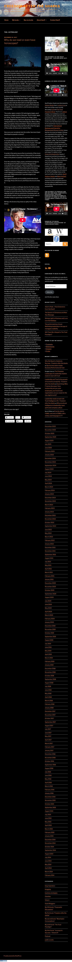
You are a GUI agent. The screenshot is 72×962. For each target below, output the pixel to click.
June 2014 (48, 861)
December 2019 (50, 626)
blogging (48, 889)
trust (52, 109)
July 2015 (48, 814)
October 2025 (49, 433)
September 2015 (50, 807)
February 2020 (50, 619)
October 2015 (49, 804)
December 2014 (50, 839)
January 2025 (49, 455)
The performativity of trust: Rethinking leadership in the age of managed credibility (56, 326)
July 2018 (48, 686)
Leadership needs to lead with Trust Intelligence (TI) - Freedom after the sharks (55, 401)
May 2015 (48, 822)
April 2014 (48, 868)
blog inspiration (50, 886)
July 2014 (48, 857)
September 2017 (50, 722)
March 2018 (49, 700)
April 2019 (48, 654)
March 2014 (49, 871)
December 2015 (50, 797)
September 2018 (50, 679)
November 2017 (50, 715)
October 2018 (49, 676)
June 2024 (48, 476)
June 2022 (48, 529)
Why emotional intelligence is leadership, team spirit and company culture (56, 405)
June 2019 (48, 647)
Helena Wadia (49, 105)
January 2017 (49, 750)
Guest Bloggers (50, 903)
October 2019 (49, 633)
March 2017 (49, 743)
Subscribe (49, 292)
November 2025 (50, 430)
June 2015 (48, 818)
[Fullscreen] (65, 73)
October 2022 (49, 522)
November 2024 (50, 462)
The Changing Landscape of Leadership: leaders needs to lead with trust (56, 374)
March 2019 (49, 658)
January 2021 (49, 579)
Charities (48, 896)
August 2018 (49, 683)
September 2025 (50, 437)
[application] (56, 68)
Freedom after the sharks (32, 6)
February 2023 (50, 508)
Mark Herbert (61, 176)
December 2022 (50, 515)
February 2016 (49, 790)
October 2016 (49, 761)
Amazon (48, 349)
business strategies (51, 893)
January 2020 (49, 622)
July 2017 (48, 729)
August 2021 (49, 558)
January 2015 (49, 836)
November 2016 (50, 757)
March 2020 (49, 615)
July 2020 (48, 601)
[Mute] (63, 73)
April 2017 (48, 740)
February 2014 (49, 875)
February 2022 (50, 540)
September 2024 (50, 465)
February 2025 (50, 451)
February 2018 (49, 704)
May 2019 (48, 651)
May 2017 (48, 736)
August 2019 (49, 640)
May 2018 (48, 693)
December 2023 (50, 497)
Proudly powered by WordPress (12, 956)
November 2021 (50, 551)
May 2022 (48, 533)
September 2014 (50, 850)
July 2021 (48, 562)
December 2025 (50, 426)
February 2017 (49, 747)
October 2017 (49, 718)
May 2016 (48, 779)
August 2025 (49, 440)
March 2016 (49, 786)
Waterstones (50, 346)
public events (49, 940)
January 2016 (49, 793)
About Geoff (41, 20)
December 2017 (50, 711)
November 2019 (50, 629)
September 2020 (50, 594)
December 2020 (50, 583)
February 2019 (49, 661)
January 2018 (49, 708)
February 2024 (50, 490)
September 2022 (50, 526)
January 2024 (49, 494)
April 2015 (48, 825)
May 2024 (48, 480)
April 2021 (48, 569)
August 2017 (49, 725)
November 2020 (50, 586)
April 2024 (48, 483)
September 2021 (50, 554)
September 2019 (50, 636)
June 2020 (48, 604)
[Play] (47, 73)
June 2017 (48, 733)
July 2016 (48, 772)
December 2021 (50, 547)
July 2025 (48, 444)
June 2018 (48, 690)
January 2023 (49, 512)
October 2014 (49, 847)
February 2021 (49, 576)
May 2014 (48, 864)
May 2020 (48, 608)
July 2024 (48, 472)
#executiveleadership (52, 154)
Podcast (47, 936)
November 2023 (50, 501)
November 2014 (50, 843)
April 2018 (48, 697)
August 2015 (49, 811)
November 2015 (50, 800)
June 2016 (48, 775)
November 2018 (50, 672)
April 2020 (48, 611)
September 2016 (50, 765)
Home (6, 20)
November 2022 (50, 519)
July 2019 (48, 643)
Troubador (49, 344)
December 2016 (50, 754)
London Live (61, 105)
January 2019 (49, 665)
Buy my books (28, 20)
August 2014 (49, 854)
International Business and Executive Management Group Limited (54, 128)
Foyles (48, 351)
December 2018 (50, 668)
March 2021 (49, 572)
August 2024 (49, 469)
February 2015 (49, 832)
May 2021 (48, 565)
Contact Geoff (55, 20)
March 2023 (49, 505)
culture (64, 112)
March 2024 (49, 487)
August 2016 (49, 768)
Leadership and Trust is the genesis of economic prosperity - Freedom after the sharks (56, 382)
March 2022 (49, 537)
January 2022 (49, 544)
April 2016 (48, 782)
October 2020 (49, 590)
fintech (47, 900)
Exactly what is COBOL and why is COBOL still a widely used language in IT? (55, 413)
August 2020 (49, 597)
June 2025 (48, 448)
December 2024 (50, 458)
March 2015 (49, 829)
